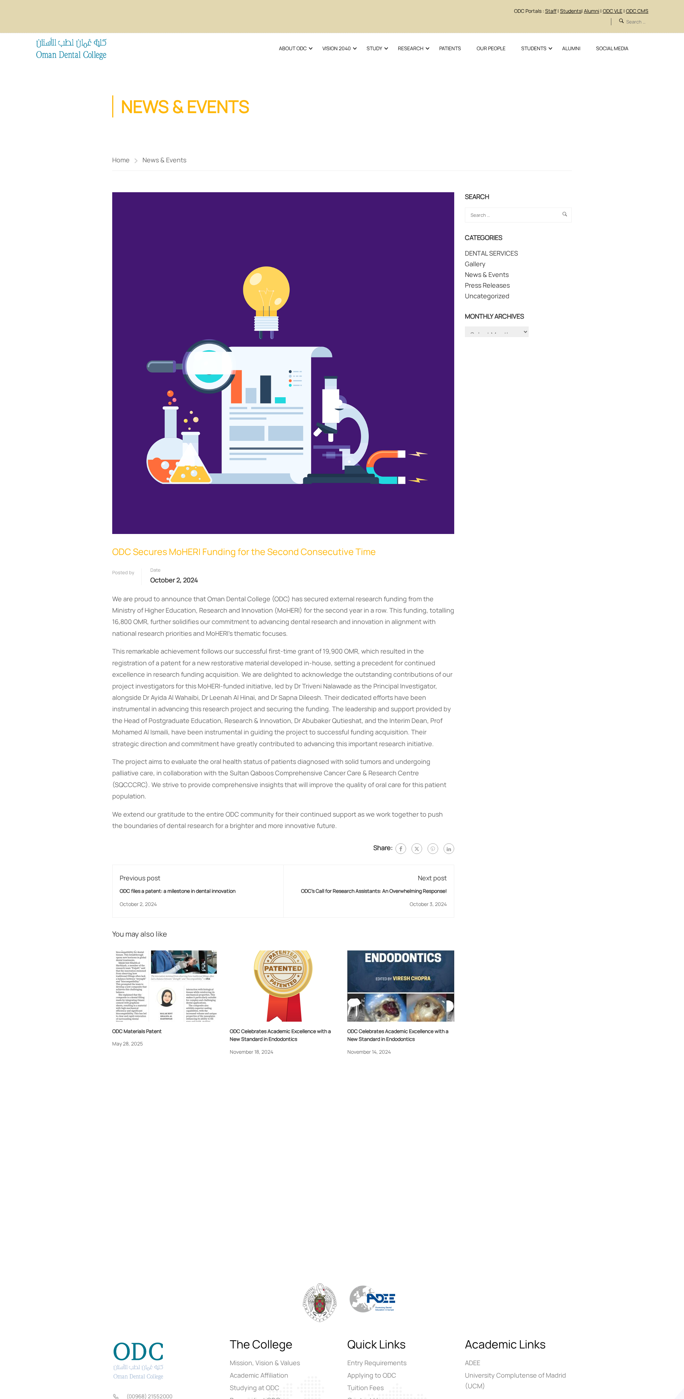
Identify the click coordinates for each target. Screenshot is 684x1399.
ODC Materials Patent (137, 1031)
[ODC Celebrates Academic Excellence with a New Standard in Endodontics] (283, 985)
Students (533, 48)
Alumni (571, 48)
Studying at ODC (254, 1387)
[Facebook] (400, 848)
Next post (432, 878)
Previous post (140, 878)
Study (374, 48)
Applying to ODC (371, 1375)
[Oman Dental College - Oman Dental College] (71, 48)
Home (121, 160)
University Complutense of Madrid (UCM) (515, 1380)
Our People (491, 48)
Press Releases (487, 285)
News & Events (164, 160)
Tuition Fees (365, 1387)
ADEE (472, 1362)
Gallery (475, 264)
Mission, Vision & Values (265, 1362)
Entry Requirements (376, 1362)
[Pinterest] (433, 848)
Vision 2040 (336, 48)
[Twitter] (416, 848)
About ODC (293, 48)
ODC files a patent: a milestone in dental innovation (177, 890)
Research (411, 48)
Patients (450, 48)
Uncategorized (487, 296)
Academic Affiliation (259, 1375)
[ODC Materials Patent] (165, 985)
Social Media (612, 48)
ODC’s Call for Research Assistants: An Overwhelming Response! (374, 890)
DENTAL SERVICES (491, 253)
